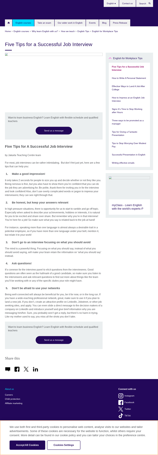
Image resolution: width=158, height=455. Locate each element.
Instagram (129, 396)
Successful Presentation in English (128, 154)
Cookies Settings (64, 445)
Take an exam (44, 23)
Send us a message (54, 130)
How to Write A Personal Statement (129, 78)
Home (8, 22)
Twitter (128, 409)
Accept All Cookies (27, 445)
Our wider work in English (70, 23)
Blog (104, 23)
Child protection (12, 399)
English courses (23, 23)
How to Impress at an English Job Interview (128, 99)
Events (92, 23)
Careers (9, 395)
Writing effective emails (123, 163)
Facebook (129, 402)
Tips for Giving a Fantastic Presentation (124, 133)
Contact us (127, 3)
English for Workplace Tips (127, 58)
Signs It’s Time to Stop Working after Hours (127, 111)
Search (151, 4)
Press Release (120, 23)
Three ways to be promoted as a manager (128, 122)
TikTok (128, 415)
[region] (79, 437)
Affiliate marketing (13, 403)
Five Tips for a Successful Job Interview (128, 68)
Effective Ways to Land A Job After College (128, 88)
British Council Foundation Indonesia (14, 13)
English (110, 3)
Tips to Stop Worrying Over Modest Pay (129, 145)
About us (9, 389)
